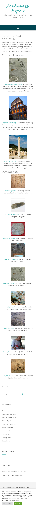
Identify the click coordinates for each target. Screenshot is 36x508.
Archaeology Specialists (12, 214)
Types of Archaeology (9, 123)
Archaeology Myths (10, 191)
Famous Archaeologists (11, 259)
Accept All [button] (17, 504)
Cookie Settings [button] (7, 504)
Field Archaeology (8, 283)
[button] (18, 27)
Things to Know (7, 376)
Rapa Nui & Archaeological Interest (12, 475)
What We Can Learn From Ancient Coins (14, 472)
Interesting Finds (9, 307)
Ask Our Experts (7, 421)
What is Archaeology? (10, 161)
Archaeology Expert (18, 8)
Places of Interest (9, 328)
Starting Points (7, 352)
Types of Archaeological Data (13, 84)
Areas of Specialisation (10, 238)
